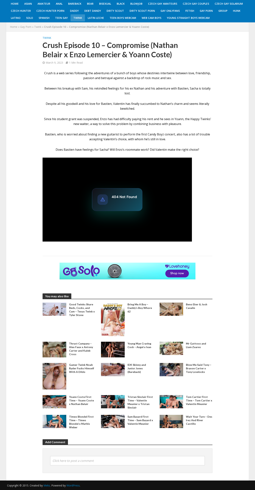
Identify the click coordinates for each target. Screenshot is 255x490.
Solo (29, 18)
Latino (16, 18)
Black (121, 3)
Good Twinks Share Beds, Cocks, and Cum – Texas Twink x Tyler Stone (82, 310)
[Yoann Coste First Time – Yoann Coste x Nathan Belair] (54, 401)
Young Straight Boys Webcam (188, 18)
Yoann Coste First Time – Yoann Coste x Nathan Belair (81, 400)
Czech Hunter (21, 10)
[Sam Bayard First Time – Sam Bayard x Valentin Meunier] (113, 421)
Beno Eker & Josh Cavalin (196, 306)
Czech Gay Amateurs (162, 3)
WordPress (73, 485)
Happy (195, 119)
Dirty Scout (115, 10)
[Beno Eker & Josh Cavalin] (171, 309)
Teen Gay (61, 18)
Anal (59, 3)
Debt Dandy (92, 10)
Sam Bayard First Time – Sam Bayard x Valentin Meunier (140, 420)
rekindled (100, 88)
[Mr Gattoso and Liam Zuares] (171, 348)
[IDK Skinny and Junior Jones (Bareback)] (113, 369)
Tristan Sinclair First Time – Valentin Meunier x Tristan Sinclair (140, 402)
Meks (46, 485)
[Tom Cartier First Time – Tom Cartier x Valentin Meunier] (171, 401)
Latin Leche (96, 18)
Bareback (74, 3)
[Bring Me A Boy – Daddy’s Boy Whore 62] (113, 319)
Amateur (44, 3)
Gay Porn (206, 10)
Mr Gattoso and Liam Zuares (196, 345)
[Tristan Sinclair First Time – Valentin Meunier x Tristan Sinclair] (113, 401)
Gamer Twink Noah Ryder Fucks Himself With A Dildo (81, 368)
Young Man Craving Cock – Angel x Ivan (139, 345)
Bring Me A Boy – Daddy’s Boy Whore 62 (140, 308)
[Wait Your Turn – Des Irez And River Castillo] (171, 421)
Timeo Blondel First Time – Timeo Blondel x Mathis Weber (81, 422)
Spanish (44, 18)
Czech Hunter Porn (50, 10)
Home (15, 3)
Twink (77, 18)
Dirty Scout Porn (142, 10)
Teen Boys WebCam (123, 18)
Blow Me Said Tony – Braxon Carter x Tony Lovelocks (198, 368)
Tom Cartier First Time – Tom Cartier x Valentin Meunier (199, 400)
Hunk (236, 10)
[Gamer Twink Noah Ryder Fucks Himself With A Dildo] (54, 376)
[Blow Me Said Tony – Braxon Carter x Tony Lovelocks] (171, 369)
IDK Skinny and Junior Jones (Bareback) (137, 368)
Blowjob (136, 3)
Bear (90, 3)
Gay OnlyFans (170, 10)
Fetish (189, 10)
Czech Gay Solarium (229, 3)
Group (222, 10)
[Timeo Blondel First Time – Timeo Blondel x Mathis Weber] (54, 421)
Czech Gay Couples (196, 3)
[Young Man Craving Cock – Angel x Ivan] (113, 349)
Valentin (161, 150)
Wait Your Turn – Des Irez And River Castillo (199, 420)
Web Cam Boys (151, 18)
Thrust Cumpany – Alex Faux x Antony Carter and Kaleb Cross (81, 349)
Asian (28, 3)
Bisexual (105, 3)
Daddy (74, 10)
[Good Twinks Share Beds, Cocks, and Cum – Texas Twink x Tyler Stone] (54, 309)
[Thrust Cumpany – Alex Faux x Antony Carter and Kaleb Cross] (54, 349)
